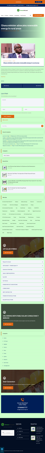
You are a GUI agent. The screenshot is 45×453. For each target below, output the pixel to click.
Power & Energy (22, 217)
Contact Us (21, 431)
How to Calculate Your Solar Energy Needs (17, 188)
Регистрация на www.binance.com (9, 143)
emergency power (24, 204)
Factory (5, 347)
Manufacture (4, 211)
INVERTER (36, 207)
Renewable (6, 119)
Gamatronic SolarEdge (7, 269)
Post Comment (7, 116)
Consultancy (16, 15)
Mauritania (12, 211)
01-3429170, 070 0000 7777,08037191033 (15, 5)
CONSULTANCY (6, 288)
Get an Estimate (38, 15)
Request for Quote (7, 261)
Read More (3, 76)
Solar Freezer (4, 223)
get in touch (8, 252)
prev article (6, 85)
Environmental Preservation (7, 207)
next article (38, 85)
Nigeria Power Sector (37, 211)
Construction (39, 201)
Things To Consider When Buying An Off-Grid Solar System (27, 143)
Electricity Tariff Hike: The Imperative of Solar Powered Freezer (21, 173)
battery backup (24, 201)
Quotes (5, 356)
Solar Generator (13, 223)
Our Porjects (8, 432)
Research (5, 359)
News (5, 350)
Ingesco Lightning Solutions (9, 273)
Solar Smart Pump (20, 226)
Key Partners (23, 15)
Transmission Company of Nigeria (21, 229)
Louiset (4, 137)
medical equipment (21, 211)
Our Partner (5, 280)
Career (20, 434)
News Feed (21, 437)
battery (16, 201)
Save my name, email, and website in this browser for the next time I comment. (16, 112)
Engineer (5, 344)
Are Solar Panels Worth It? (7, 201)
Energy (32, 204)
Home (2, 15)
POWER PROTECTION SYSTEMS (10, 284)
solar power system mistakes (8, 226)
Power (15, 217)
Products (6, 15)
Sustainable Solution (30, 226)
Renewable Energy (5, 220)
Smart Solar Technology (22, 220)
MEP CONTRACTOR (7, 292)
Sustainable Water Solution (7, 229)
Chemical (32, 201)
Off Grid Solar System (6, 217)
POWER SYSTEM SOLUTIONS (9, 295)
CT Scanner (4, 204)
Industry (29, 207)
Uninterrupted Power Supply (37, 229)
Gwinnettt (4, 140)
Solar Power (21, 223)
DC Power (6, 341)
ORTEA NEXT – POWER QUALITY (10, 265)
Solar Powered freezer (31, 223)
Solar (31, 220)
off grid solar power (28, 214)
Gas (16, 207)
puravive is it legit (6, 136)
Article (14, 60)
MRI (29, 211)
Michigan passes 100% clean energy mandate (19, 136)
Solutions (11, 15)
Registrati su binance (6, 145)
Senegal (13, 220)
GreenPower (22, 207)
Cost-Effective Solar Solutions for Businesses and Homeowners (21, 166)
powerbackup (30, 217)
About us (20, 428)
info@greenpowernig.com (31, 5)
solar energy (37, 220)
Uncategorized (6, 365)
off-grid (4, 214)
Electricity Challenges (14, 204)
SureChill (5, 277)
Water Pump (9, 232)
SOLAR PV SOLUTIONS (8, 299)
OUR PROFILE (18, 2)
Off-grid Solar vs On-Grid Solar (15, 214)
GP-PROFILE (38, 2)
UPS (3, 232)
